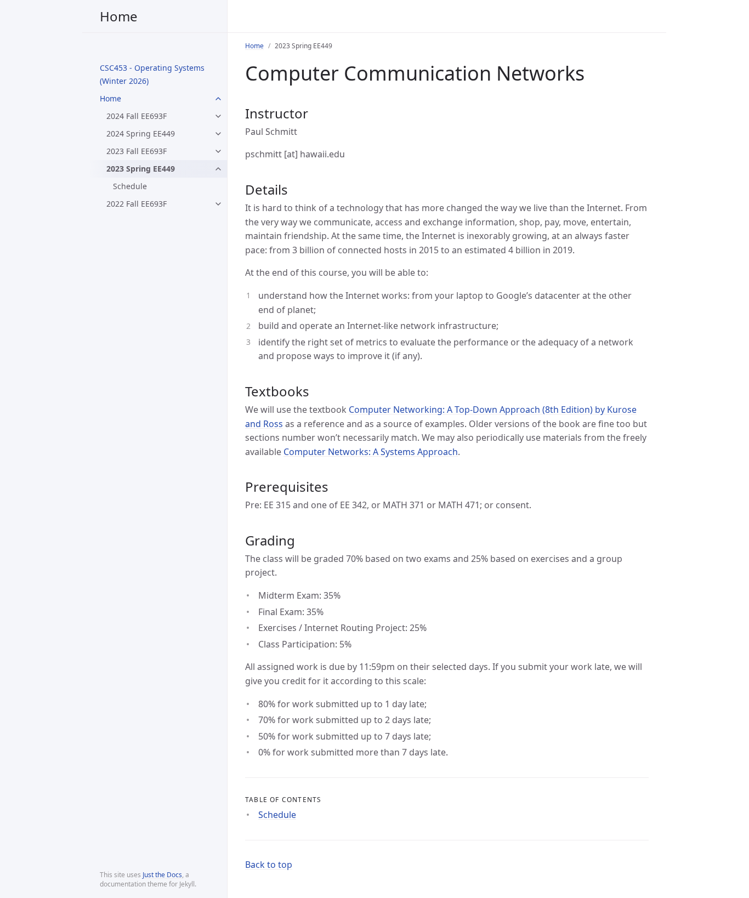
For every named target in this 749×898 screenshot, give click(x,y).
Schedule (130, 186)
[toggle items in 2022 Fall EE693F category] (218, 204)
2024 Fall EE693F (136, 116)
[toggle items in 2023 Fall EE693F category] (218, 151)
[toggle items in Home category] (218, 98)
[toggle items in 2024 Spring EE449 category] (218, 134)
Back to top (268, 865)
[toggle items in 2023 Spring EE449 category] (218, 169)
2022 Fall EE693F (136, 203)
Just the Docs (162, 874)
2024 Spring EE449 (140, 133)
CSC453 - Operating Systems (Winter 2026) (152, 74)
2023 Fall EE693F (136, 151)
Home (119, 16)
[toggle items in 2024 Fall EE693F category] (218, 116)
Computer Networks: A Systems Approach (370, 452)
